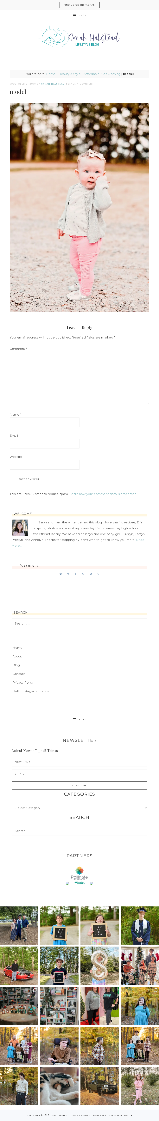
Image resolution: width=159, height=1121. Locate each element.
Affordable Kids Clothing (102, 74)
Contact (19, 674)
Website (16, 457)
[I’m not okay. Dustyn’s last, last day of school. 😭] (59, 966)
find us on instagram (80, 5)
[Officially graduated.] (19, 925)
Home (51, 74)
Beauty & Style (70, 74)
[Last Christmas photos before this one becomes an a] (19, 1086)
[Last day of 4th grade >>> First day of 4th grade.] (59, 925)
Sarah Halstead (79, 38)
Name (15, 414)
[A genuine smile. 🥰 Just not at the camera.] (99, 1046)
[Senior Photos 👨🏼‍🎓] (19, 966)
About (17, 656)
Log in (128, 1115)
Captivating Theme (64, 1115)
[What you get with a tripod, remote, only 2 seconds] (19, 1046)
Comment (18, 348)
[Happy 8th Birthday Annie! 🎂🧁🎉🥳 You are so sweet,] (99, 966)
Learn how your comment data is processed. (103, 494)
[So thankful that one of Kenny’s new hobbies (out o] (99, 1086)
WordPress (115, 1115)
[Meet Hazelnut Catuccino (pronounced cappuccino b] (59, 1086)
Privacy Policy (23, 682)
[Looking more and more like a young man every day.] (59, 1046)
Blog (16, 665)
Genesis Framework (93, 1115)
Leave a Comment (81, 83)
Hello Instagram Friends (31, 691)
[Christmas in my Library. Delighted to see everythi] (59, 1006)
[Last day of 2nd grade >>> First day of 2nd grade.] (99, 925)
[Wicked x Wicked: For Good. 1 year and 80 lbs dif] (99, 1006)
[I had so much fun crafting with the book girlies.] (19, 1006)
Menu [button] (82, 15)
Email (15, 435)
